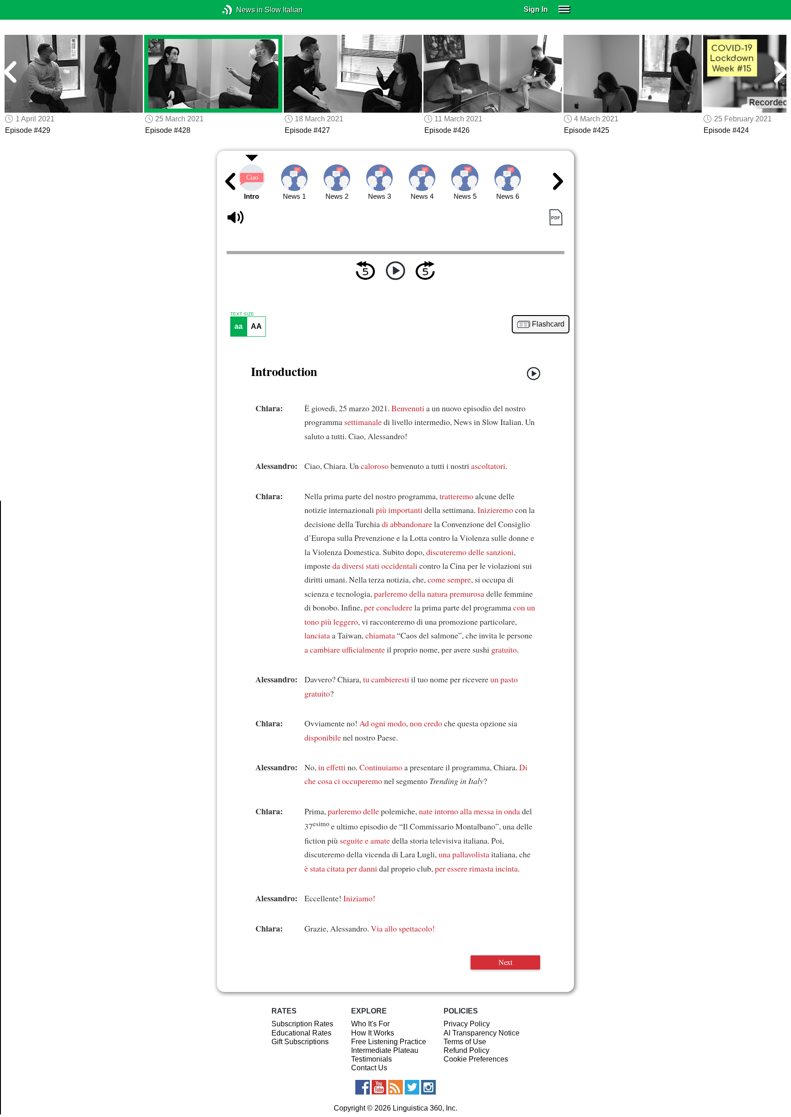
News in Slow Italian (241, 10)
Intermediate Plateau (384, 1050)
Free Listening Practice (388, 1042)
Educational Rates (301, 1033)
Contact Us (369, 1068)
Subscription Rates (302, 1024)
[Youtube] (379, 1087)
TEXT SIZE (242, 314)
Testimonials (371, 1059)
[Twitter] (412, 1087)
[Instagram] (428, 1087)
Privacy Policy (467, 1024)
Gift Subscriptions (300, 1042)
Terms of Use (465, 1042)
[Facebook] (362, 1087)
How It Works (372, 1033)
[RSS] (395, 1087)
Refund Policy (466, 1050)
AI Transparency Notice (482, 1033)
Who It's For (370, 1024)
